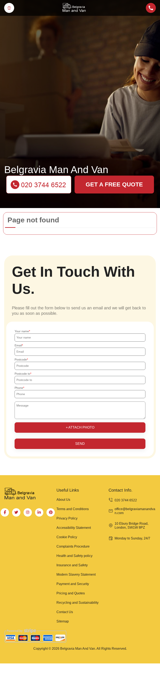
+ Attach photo (80, 427)
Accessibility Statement (73, 527)
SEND (80, 443)
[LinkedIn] (39, 512)
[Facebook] (5, 512)
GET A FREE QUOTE (114, 184)
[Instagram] (28, 512)
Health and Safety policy (74, 556)
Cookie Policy (66, 537)
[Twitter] (16, 512)
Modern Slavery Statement (76, 574)
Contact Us (64, 612)
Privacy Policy (67, 518)
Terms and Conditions (72, 509)
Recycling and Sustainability (77, 602)
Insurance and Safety (72, 565)
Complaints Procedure (73, 546)
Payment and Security (72, 584)
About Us (63, 499)
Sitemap (62, 621)
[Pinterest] (50, 512)
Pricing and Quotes (70, 593)
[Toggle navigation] (9, 8)
